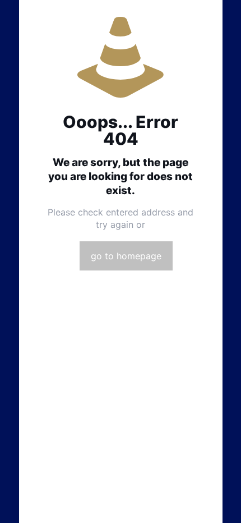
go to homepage (126, 256)
